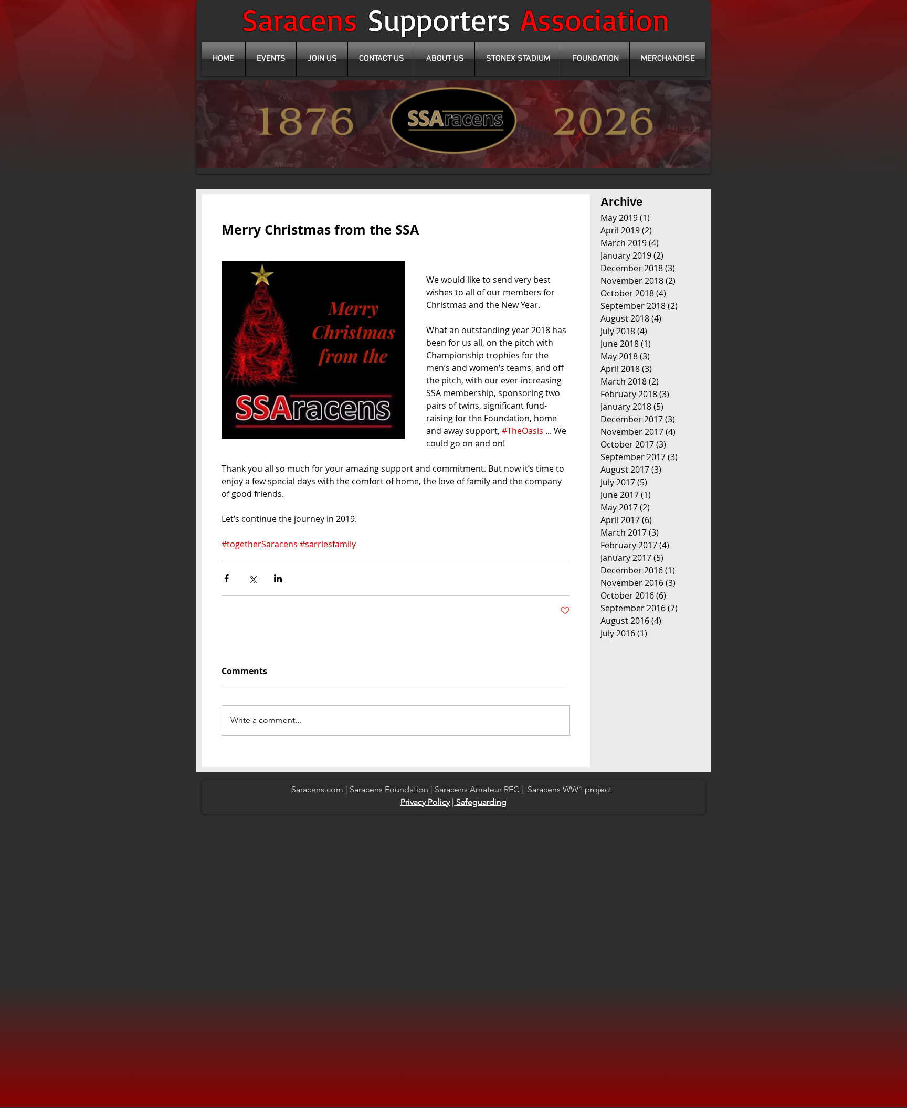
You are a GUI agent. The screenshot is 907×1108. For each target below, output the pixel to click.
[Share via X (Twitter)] (252, 578)
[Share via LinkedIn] (278, 578)
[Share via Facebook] (226, 578)
